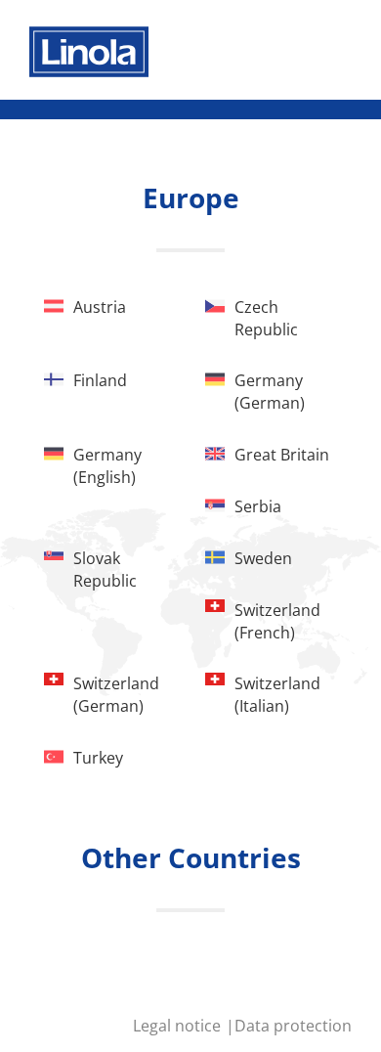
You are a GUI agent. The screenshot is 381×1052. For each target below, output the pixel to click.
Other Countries (191, 857)
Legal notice (179, 1025)
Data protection (293, 1025)
